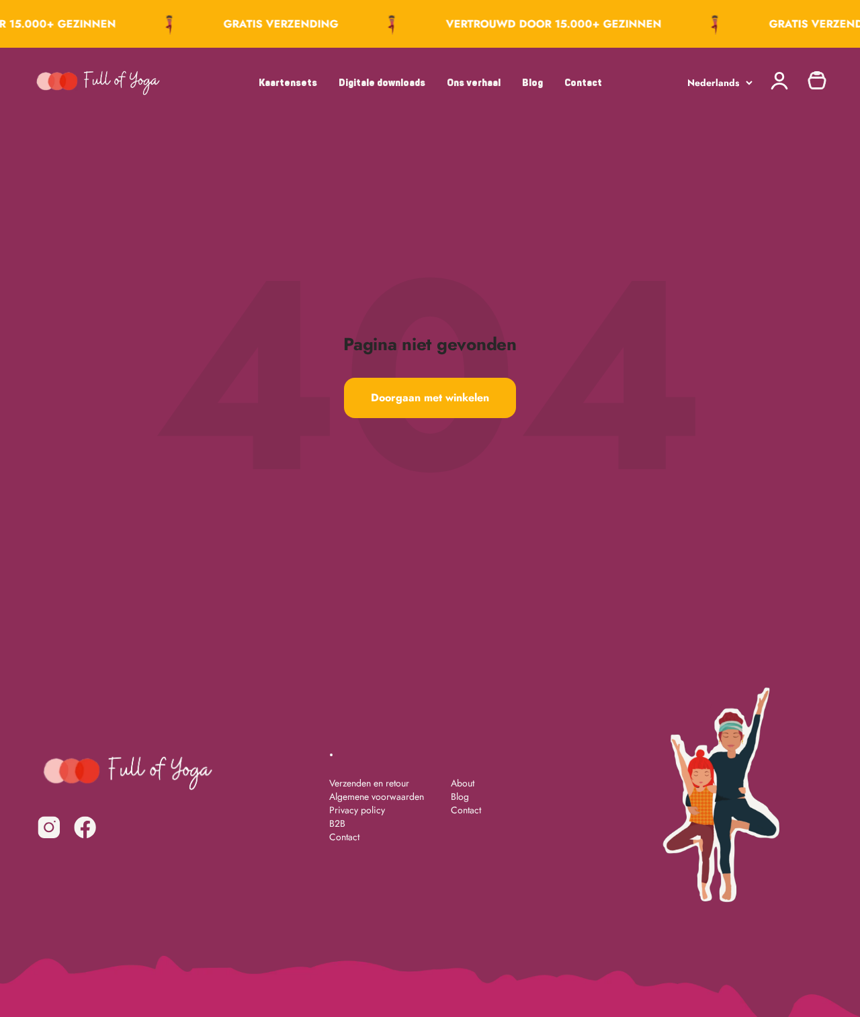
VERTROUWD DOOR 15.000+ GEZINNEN (549, 24)
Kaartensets (288, 83)
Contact (583, 83)
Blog (532, 83)
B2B (337, 823)
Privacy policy (357, 810)
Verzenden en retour (369, 783)
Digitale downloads (382, 83)
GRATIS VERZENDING (276, 24)
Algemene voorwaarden (376, 796)
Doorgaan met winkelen (430, 397)
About (462, 783)
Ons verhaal (474, 83)
